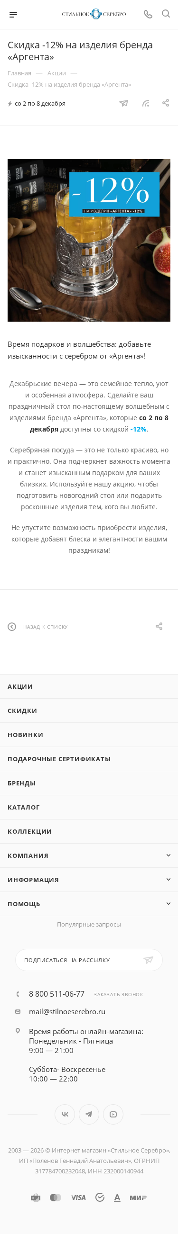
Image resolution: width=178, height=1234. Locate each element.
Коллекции (30, 831)
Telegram (89, 1114)
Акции (20, 686)
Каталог (24, 807)
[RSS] (145, 103)
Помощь (24, 904)
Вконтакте (65, 1114)
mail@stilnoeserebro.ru (67, 1011)
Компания (28, 855)
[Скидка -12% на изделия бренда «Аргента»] (89, 240)
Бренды (22, 783)
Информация (33, 879)
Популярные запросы (89, 924)
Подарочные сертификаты (59, 759)
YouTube (113, 1114)
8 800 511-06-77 (56, 994)
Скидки (22, 710)
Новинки (26, 734)
